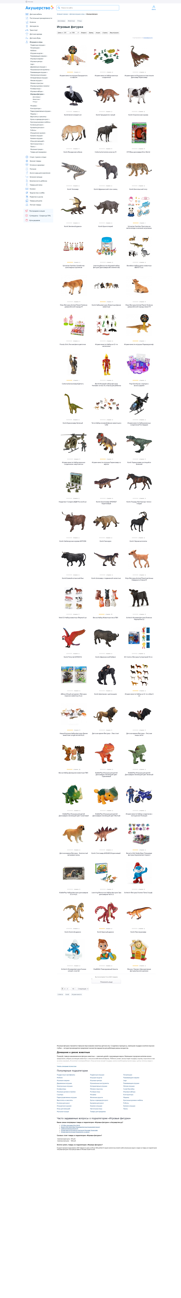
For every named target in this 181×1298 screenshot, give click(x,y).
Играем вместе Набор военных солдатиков (106, 76)
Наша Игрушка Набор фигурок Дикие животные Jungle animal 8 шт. (74, 734)
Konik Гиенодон (105, 541)
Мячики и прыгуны (37, 83)
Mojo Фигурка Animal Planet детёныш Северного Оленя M (139, 579)
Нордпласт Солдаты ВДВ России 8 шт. (73, 502)
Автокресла (34, 26)
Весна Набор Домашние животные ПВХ (73, 773)
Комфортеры (61, 1089)
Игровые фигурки (37, 94)
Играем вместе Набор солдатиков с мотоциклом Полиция (139, 815)
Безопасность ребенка (38, 181)
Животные (36, 99)
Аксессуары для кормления (40, 173)
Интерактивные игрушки (39, 78)
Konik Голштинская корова (138, 115)
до (70, 32)
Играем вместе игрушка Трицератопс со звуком (74, 76)
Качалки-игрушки (36, 136)
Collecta (60, 994)
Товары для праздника (38, 152)
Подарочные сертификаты (66, 1075)
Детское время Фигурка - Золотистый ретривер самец (73, 854)
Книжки (33, 189)
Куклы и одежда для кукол (40, 119)
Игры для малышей (37, 141)
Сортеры (60, 1094)
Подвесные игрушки (38, 45)
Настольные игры (37, 144)
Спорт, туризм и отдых (38, 157)
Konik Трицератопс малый (105, 115)
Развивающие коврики (38, 56)
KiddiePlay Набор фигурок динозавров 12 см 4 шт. (73, 893)
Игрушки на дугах (36, 53)
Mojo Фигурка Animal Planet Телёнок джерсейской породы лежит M (139, 306)
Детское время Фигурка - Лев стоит (105, 733)
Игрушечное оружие (38, 133)
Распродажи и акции (37, 211)
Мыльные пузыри (36, 149)
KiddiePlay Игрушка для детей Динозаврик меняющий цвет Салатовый (74, 815)
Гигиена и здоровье (37, 165)
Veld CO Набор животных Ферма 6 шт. (73, 617)
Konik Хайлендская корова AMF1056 (72, 541)
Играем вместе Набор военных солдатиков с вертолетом (73, 463)
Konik (67, 994)
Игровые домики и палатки (40, 86)
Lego (32, 64)
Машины (34, 114)
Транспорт (34, 30)
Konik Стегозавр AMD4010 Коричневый (105, 853)
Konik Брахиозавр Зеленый (73, 423)
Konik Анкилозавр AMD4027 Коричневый (106, 502)
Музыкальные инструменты (40, 69)
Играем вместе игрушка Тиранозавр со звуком (106, 463)
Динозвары (37, 97)
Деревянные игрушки (38, 67)
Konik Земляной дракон (73, 226)
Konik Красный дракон (105, 932)
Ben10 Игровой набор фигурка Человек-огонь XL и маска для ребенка (106, 384)
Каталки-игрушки (36, 138)
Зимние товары (35, 161)
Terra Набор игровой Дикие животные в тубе (106, 424)
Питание (33, 169)
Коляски (33, 22)
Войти (154, 9)
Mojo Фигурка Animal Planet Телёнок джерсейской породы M (73, 306)
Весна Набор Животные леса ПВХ (105, 617)
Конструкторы (35, 108)
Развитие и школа (36, 197)
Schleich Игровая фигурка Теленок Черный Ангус (139, 618)
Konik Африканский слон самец (105, 189)
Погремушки (35, 48)
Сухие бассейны (128, 1089)
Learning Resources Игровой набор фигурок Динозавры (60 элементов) (106, 266)
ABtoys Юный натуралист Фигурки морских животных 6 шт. (74, 695)
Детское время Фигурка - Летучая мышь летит (139, 734)
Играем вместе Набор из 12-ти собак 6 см (139, 695)
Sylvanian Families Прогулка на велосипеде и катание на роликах (139, 227)
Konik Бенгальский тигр (138, 189)
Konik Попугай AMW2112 (73, 657)
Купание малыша (36, 177)
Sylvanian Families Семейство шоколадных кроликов (74, 266)
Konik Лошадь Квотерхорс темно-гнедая (139, 502)
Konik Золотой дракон (73, 932)
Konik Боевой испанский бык (73, 578)
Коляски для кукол (37, 125)
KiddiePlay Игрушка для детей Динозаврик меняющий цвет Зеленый (139, 773)
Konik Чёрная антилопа (138, 541)
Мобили (33, 50)
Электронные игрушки (38, 75)
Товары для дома (36, 201)
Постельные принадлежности (41, 18)
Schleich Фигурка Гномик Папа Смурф (138, 892)
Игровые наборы (36, 91)
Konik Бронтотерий (105, 226)
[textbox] (88, 7)
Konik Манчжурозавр (138, 932)
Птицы (35, 102)
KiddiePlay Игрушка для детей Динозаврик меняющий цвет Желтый (106, 815)
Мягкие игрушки (36, 80)
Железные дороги (96, 1097)
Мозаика (33, 106)
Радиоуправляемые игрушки (40, 111)
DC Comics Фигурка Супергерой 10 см (138, 657)
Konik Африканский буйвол (105, 657)
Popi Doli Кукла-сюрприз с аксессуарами (139, 384)
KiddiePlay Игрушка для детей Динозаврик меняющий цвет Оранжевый (106, 774)
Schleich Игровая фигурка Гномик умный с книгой (73, 970)
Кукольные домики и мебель (40, 122)
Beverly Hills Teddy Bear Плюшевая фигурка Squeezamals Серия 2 (139, 854)
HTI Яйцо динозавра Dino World (138, 152)
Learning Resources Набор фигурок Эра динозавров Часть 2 (106, 893)
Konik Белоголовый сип (73, 115)
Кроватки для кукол (37, 127)
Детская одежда (36, 34)
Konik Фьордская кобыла (73, 152)
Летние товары (35, 205)
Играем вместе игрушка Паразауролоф (139, 344)
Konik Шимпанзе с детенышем (105, 694)
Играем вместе (76, 994)
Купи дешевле (34, 220)
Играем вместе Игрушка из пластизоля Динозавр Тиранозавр (139, 76)
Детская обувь (35, 38)
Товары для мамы (36, 185)
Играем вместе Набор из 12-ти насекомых (106, 345)
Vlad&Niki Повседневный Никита (105, 969)
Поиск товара (59, 7)
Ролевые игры (35, 89)
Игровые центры (36, 61)
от (62, 32)
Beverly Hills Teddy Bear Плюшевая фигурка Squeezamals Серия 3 (80, 1127)
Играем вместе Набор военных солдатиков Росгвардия (139, 424)
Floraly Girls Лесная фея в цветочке (73, 344)
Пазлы (33, 146)
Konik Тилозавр (72, 189)
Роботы (33, 130)
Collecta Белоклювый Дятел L (73, 384)
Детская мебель (36, 14)
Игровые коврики (37, 59)
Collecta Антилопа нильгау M (105, 152)
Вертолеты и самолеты (38, 116)
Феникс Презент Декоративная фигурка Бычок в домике (139, 970)
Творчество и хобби (37, 193)
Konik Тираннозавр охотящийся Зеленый (139, 463)
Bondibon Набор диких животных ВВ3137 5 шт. (139, 266)
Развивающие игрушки (39, 72)
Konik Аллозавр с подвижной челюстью (106, 578)
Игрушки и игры (36, 42)
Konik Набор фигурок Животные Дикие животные (106, 306)
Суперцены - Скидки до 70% (40, 216)
